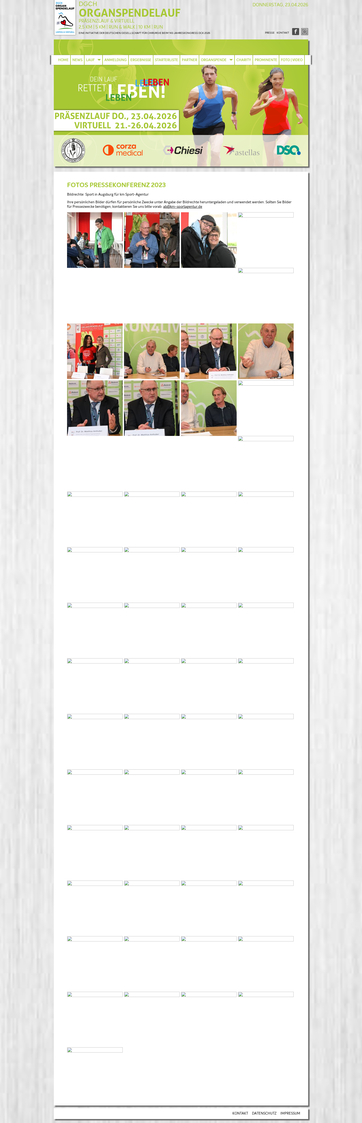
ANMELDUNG (115, 60)
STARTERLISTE (166, 60)
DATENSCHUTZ (264, 1113)
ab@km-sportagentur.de (182, 207)
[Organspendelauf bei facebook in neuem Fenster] (295, 34)
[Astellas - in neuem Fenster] (241, 154)
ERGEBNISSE (140, 60)
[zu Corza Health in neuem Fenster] (123, 154)
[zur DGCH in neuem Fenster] (73, 161)
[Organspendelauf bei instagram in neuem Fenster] (304, 34)
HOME (63, 60)
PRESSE (270, 32)
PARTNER (189, 60)
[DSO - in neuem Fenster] (289, 154)
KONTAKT (283, 32)
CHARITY (243, 60)
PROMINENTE (266, 60)
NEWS (77, 60)
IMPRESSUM (290, 1113)
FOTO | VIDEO (292, 60)
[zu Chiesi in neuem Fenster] (183, 154)
